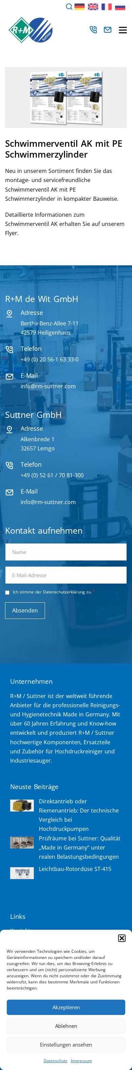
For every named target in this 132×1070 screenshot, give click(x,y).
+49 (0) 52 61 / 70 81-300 (52, 475)
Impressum (81, 1061)
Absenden (25, 610)
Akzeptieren (66, 1007)
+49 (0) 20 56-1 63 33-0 (50, 359)
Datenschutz (55, 1061)
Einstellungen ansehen (66, 1044)
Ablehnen (66, 1025)
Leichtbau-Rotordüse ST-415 (75, 869)
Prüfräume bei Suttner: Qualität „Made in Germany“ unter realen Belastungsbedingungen (79, 847)
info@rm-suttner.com (48, 386)
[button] (121, 938)
